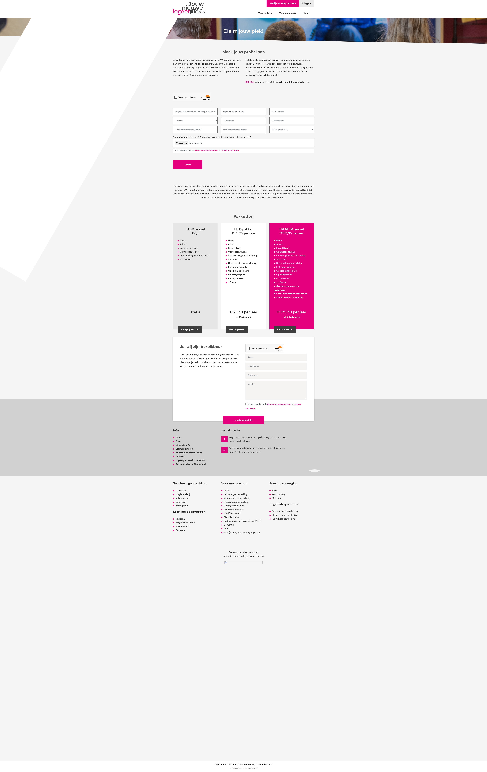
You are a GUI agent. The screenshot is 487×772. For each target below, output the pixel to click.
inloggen (306, 3)
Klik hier (249, 82)
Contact (180, 456)
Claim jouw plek (184, 448)
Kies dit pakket (237, 329)
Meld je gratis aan (190, 329)
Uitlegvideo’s (183, 445)
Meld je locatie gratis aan (283, 3)
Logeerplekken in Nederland (191, 460)
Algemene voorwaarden (226, 764)
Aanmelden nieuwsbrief (189, 452)
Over (178, 437)
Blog (178, 441)
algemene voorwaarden (206, 150)
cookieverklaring (264, 764)
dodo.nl (237, 768)
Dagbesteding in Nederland (191, 464)
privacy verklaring (230, 150)
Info (306, 13)
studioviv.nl (252, 768)
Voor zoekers (265, 13)
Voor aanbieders (287, 13)
